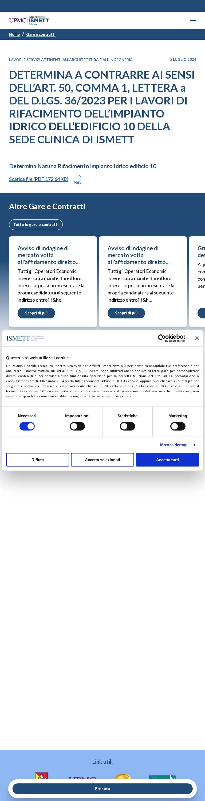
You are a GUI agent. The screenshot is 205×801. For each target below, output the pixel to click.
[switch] (77, 426)
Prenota (102, 788)
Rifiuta (37, 459)
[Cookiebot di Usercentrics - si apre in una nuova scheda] (162, 338)
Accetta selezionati (102, 459)
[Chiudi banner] (197, 338)
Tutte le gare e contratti (35, 224)
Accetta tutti (167, 459)
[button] (193, 20)
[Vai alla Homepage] (29, 20)
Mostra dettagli (174, 445)
